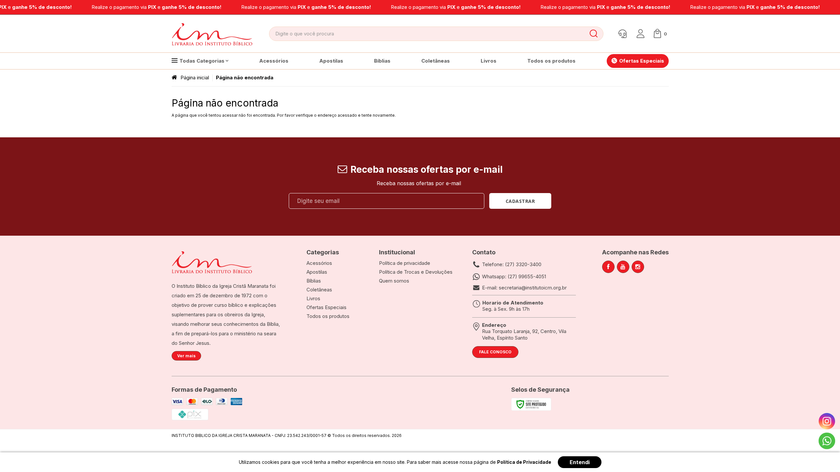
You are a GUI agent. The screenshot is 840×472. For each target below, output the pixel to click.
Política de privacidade (404, 263)
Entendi (580, 462)
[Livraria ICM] (213, 34)
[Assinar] (520, 201)
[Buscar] (593, 34)
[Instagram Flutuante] (827, 421)
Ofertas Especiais (326, 307)
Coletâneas (319, 289)
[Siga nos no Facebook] (608, 267)
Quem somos (394, 280)
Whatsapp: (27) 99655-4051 (514, 276)
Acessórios (319, 263)
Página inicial (194, 77)
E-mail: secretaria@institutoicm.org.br (524, 288)
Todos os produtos (327, 316)
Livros (313, 298)
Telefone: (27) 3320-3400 (511, 264)
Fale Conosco (495, 351)
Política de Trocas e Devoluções (415, 271)
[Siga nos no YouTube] (623, 267)
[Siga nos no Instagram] (638, 267)
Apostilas (316, 272)
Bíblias (313, 281)
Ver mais (186, 355)
